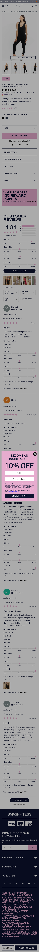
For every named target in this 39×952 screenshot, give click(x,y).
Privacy (17, 491)
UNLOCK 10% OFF (19, 496)
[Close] (35, 454)
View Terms (11, 491)
